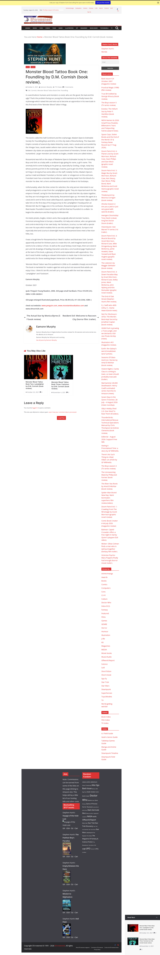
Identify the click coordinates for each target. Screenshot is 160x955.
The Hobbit (89, 836)
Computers (78, 8)
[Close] (158, 3)
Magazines (83, 28)
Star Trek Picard (92, 829)
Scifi (111, 8)
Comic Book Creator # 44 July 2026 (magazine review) (109, 523)
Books (35, 28)
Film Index (105, 720)
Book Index (106, 717)
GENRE (104, 624)
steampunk (89, 832)
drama (90, 800)
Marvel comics (89, 813)
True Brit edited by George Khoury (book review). (110, 96)
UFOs (96, 849)
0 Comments (68, 87)
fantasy (84, 804)
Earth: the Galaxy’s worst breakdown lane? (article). (108, 351)
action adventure (91, 782)
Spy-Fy (89, 12)
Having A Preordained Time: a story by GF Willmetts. (110, 448)
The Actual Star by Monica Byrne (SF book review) (43, 317)
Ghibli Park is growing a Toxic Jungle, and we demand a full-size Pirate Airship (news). (110, 333)
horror (84, 807)
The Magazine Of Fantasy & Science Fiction (90, 839)
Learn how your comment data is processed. (63, 412)
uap (84, 848)
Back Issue (87, 788)
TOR (95, 845)
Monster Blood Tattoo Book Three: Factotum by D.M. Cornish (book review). (147, 941)
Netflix (94, 816)
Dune (96, 800)
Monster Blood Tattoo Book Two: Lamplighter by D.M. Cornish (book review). (147, 927)
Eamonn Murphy (46, 87)
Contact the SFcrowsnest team (111, 947)
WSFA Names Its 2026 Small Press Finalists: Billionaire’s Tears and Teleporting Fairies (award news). (110, 125)
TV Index (104, 723)
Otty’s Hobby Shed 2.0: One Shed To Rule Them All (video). (110, 411)
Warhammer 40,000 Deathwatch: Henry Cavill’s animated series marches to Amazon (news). (109, 388)
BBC (97, 788)
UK (64, 828)
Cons (41, 28)
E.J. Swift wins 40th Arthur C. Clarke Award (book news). (109, 308)
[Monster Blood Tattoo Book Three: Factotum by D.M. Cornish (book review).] (61, 356)
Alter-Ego (95, 785)
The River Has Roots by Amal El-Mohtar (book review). (109, 486)
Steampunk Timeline (109, 753)
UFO (88, 848)
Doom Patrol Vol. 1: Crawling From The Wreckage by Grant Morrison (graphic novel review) (109, 511)
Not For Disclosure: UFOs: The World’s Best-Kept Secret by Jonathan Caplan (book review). (109, 319)
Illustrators (90, 807)
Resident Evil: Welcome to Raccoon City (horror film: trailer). (79, 317)
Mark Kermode (93, 810)
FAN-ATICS (105, 606)
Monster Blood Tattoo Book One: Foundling (52, 90)
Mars (84, 813)
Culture (85, 8)
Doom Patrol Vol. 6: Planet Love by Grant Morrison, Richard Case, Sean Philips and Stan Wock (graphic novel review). (109, 159)
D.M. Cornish (32, 90)
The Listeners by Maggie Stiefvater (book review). (108, 265)
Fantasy (91, 8)
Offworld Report (108, 660)
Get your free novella (103, 2)
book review (91, 792)
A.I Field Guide (107, 733)
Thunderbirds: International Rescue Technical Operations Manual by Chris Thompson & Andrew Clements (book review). (110, 425)
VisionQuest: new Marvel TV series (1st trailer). (109, 229)
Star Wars (105, 686)
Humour (104, 631)
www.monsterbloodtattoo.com (71, 305)
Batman (94, 788)
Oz (72, 828)
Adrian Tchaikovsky (86, 785)
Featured (105, 613)
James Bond (96, 807)
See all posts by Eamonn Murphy (46, 340)
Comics (47, 28)
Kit (77, 28)
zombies (84, 852)
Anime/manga (70, 8)
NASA (89, 816)
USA (68, 828)
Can (76, 828)
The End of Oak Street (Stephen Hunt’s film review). (109, 299)
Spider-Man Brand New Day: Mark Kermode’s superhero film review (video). (108, 497)
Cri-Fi (103, 595)
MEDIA (104, 649)
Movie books (106, 653)
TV (111, 28)
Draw (93, 800)
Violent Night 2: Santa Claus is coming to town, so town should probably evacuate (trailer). (110, 374)
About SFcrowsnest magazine (83, 947)
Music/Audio (94, 28)
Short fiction (106, 671)
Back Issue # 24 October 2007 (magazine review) (108, 81)
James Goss (84, 810)
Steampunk (106, 689)
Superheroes (106, 693)
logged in (35, 408)
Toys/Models (104, 28)
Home (39, 37)
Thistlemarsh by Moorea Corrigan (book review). (108, 197)
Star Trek (105, 682)
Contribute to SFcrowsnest (97, 947)
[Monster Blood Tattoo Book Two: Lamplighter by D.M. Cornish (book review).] (35, 356)
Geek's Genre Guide (109, 737)
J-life (96, 8)
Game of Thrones (91, 804)
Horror (101, 8)
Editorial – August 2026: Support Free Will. (109, 439)
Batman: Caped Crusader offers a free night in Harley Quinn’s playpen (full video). (109, 534)
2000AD (84, 782)
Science (106, 8)
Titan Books (91, 845)
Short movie (106, 675)
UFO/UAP (93, 849)
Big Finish (84, 792)
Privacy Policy (97, 949)
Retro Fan (85, 823)
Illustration (69, 28)
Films (54, 28)
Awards (27, 28)
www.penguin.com (49, 305)
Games (61, 28)
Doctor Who (106, 602)
